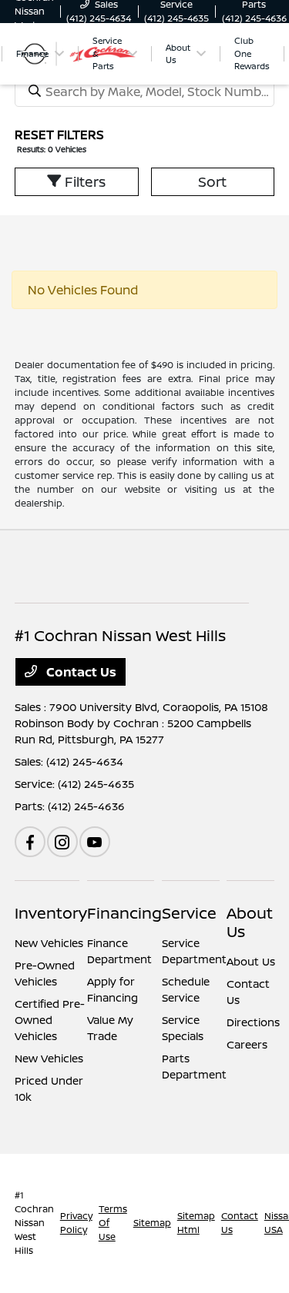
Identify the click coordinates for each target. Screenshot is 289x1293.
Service (189, 912)
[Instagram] (62, 841)
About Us (250, 922)
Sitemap (152, 1222)
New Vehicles (49, 943)
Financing (124, 912)
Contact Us (79, 671)
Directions (253, 1022)
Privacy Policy (76, 1222)
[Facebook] (30, 841)
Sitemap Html (196, 1222)
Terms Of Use (113, 1222)
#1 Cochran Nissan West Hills (34, 1222)
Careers (247, 1044)
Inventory (51, 912)
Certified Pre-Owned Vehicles (50, 1019)
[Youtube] (94, 841)
